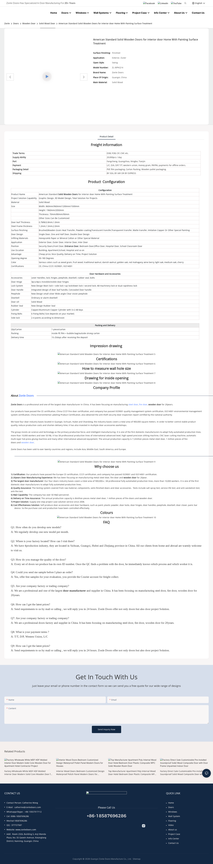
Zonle (7, 23)
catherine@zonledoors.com (27, 807)
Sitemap (136, 859)
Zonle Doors (26, 395)
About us (172, 829)
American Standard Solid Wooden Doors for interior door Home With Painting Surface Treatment (105, 23)
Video (171, 825)
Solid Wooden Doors (68, 194)
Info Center (173, 838)
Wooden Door (29, 23)
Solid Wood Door (47, 23)
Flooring (172, 820)
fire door (143, 404)
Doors (16, 23)
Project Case (174, 834)
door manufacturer (74, 590)
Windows (172, 811)
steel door (133, 404)
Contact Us (173, 843)
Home (171, 802)
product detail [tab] (106, 136)
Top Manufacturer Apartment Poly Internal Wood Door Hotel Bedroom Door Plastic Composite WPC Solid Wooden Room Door (132, 773)
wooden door (154, 404)
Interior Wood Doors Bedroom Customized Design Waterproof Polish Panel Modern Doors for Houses (80, 773)
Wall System (174, 816)
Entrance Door (72, 246)
